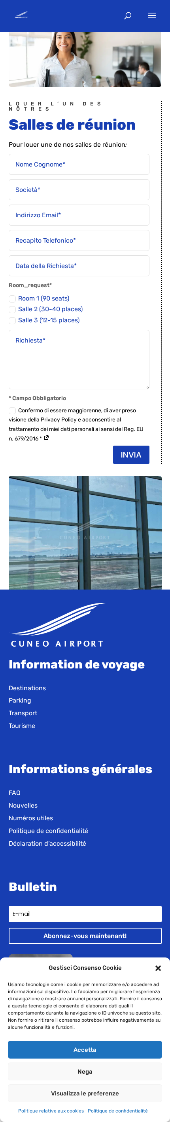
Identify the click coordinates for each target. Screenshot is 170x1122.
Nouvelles (23, 805)
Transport (23, 713)
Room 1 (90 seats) (43, 298)
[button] (158, 968)
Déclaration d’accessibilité (47, 843)
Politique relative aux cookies (51, 1111)
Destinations (27, 688)
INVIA (131, 454)
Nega (85, 1071)
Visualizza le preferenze (85, 1093)
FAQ (15, 793)
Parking (20, 700)
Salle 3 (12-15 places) (48, 320)
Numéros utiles (31, 818)
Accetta (85, 1049)
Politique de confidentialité (118, 1111)
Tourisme (22, 725)
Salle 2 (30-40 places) (50, 309)
